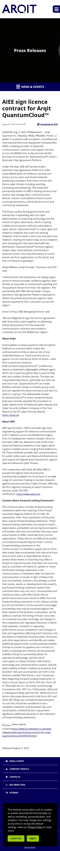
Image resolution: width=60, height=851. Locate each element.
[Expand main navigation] (56, 9)
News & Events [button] (32, 87)
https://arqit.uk (10, 415)
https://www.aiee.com (28, 494)
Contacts (13, 776)
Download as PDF (49, 124)
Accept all (16, 838)
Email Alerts (15, 761)
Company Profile (17, 769)
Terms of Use (29, 847)
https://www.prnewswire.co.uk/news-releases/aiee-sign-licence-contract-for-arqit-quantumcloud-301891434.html (27, 732)
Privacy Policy (35, 827)
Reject (33, 838)
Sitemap (12, 792)
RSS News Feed (15, 784)
